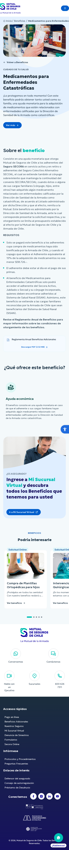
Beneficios (19, 20)
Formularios (10, 739)
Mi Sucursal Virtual (14, 730)
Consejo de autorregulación (19, 783)
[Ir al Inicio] (10, 8)
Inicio (9, 20)
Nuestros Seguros (14, 726)
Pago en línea (11, 717)
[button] (65, 429)
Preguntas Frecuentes (16, 763)
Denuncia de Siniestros (16, 735)
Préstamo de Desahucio (17, 787)
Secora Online (11, 744)
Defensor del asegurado (17, 778)
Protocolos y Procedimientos (20, 759)
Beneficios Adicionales (16, 721)
